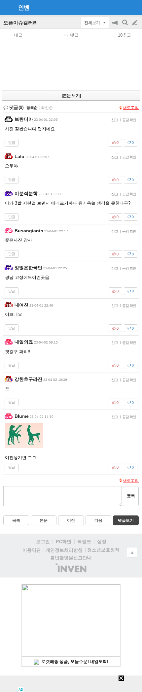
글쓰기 (135, 22)
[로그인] (122, 7)
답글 (11, 143)
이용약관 (31, 550)
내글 (18, 35)
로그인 (43, 541)
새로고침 (131, 107)
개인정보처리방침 (64, 550)
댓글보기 (126, 520)
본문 (44, 520)
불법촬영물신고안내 (71, 557)
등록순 (31, 107)
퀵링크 (84, 541)
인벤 (23, 7)
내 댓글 (71, 35)
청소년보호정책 (103, 549)
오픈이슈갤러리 (20, 22)
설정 (101, 541)
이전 (71, 520)
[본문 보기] (71, 95)
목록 (16, 520)
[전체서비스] (134, 7)
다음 (98, 520)
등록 (131, 495)
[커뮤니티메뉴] (7, 7)
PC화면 (63, 541)
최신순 (47, 107)
